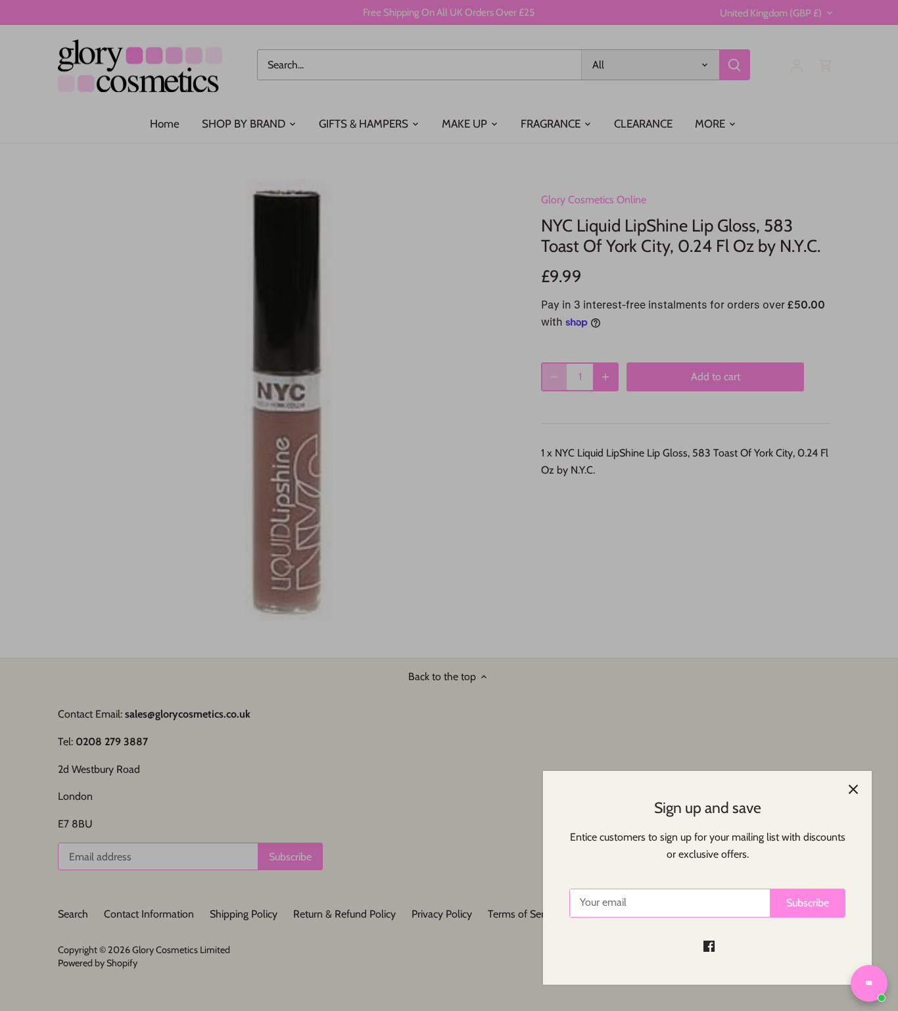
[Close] (853, 789)
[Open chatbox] (869, 983)
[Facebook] (709, 946)
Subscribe (807, 903)
